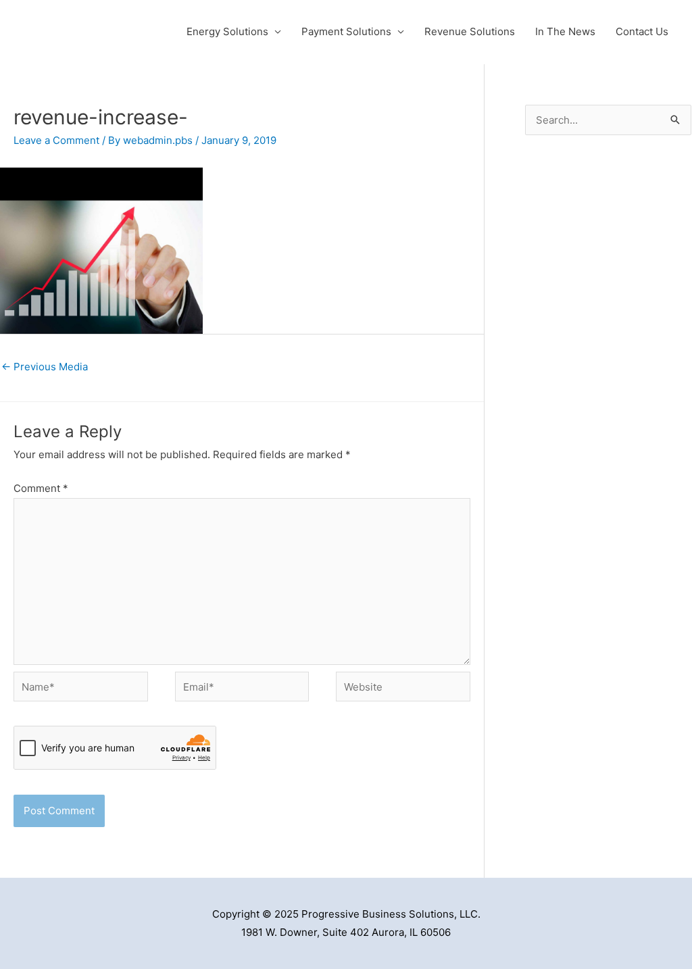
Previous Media (44, 366)
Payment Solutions (346, 31)
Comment (41, 488)
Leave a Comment (56, 140)
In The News (565, 31)
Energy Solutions (227, 31)
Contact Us (642, 31)
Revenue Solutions (469, 31)
